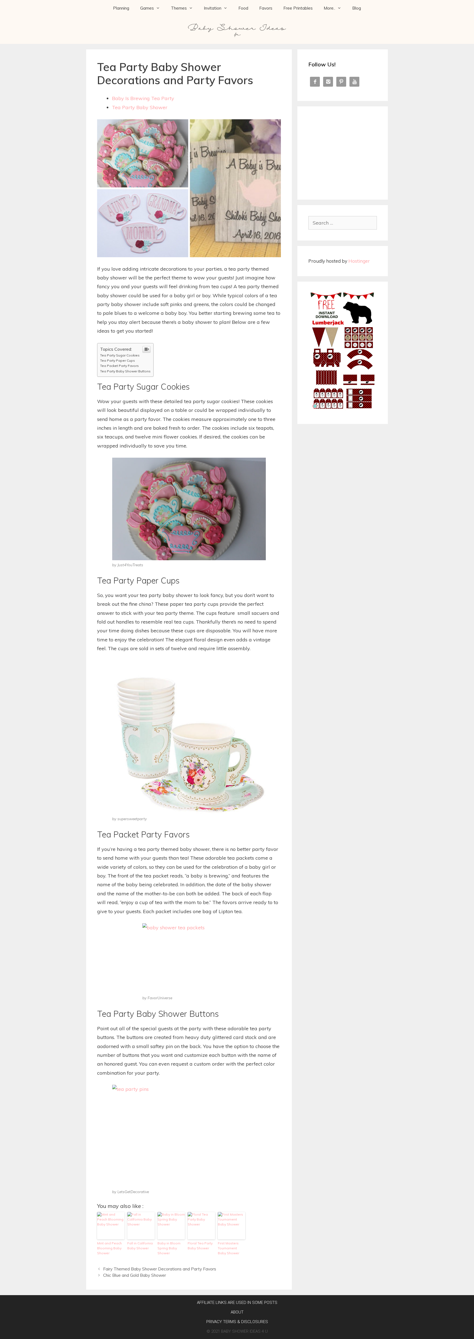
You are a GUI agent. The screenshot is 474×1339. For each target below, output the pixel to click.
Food (243, 8)
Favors (265, 8)
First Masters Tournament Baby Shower (228, 1248)
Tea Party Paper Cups (117, 360)
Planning (121, 8)
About (237, 1312)
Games (147, 8)
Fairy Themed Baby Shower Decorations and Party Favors (159, 1269)
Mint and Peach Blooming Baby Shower (109, 1248)
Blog (356, 8)
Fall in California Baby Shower (140, 1245)
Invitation (212, 8)
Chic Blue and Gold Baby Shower (134, 1275)
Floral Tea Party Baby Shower (200, 1245)
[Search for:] (342, 223)
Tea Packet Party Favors (119, 366)
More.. (329, 8)
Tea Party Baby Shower (139, 107)
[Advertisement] (342, 151)
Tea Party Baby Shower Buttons (125, 371)
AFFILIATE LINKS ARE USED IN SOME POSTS (237, 1302)
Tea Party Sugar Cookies (120, 355)
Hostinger (359, 261)
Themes (179, 8)
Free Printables (298, 8)
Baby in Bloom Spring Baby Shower (168, 1248)
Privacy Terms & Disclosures (237, 1321)
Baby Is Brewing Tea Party (143, 98)
